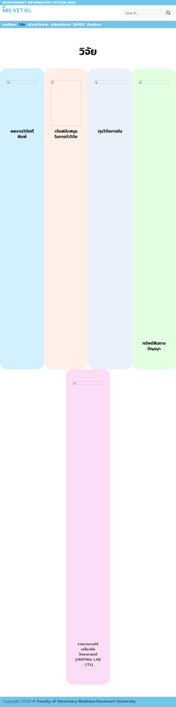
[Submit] (168, 13)
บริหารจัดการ (61, 24)
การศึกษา (9, 24)
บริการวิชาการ (38, 24)
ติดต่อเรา (94, 24)
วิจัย (22, 24)
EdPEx (79, 24)
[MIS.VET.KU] (17, 13)
